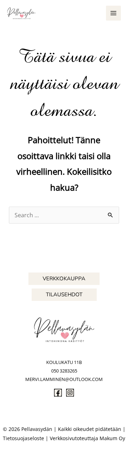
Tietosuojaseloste (23, 438)
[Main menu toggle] (113, 13)
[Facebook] (58, 393)
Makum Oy (112, 438)
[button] (64, 279)
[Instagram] (70, 393)
